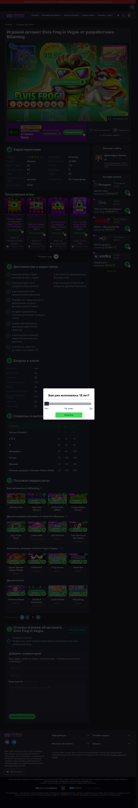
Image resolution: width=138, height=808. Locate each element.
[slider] (46, 404)
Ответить (68, 415)
